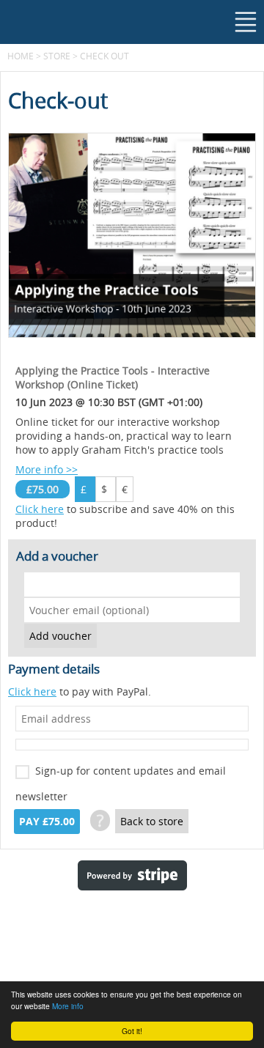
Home (20, 56)
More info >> (46, 469)
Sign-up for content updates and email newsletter (120, 773)
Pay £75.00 (47, 821)
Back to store (151, 821)
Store (56, 56)
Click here (39, 509)
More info (68, 1005)
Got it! (132, 1030)
